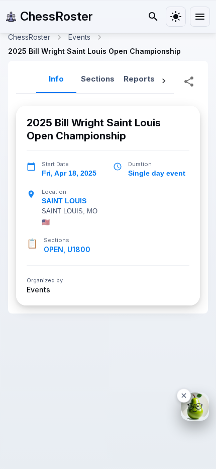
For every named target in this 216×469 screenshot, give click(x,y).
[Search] (153, 16)
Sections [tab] (98, 78)
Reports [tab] (139, 78)
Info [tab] (56, 78)
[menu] (200, 17)
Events (38, 290)
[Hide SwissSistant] (184, 395)
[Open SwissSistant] (195, 407)
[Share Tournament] (189, 81)
